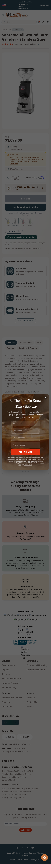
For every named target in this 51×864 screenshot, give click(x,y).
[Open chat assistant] (44, 857)
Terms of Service (28, 464)
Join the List (25, 452)
